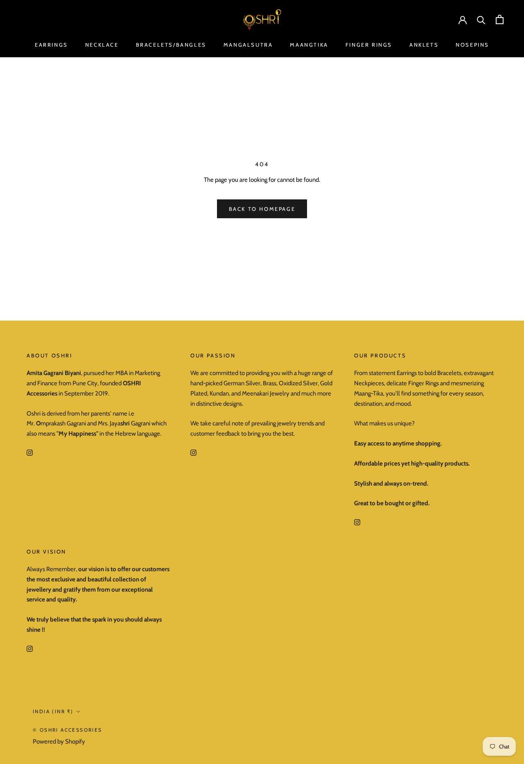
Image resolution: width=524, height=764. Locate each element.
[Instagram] (30, 452)
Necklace (102, 44)
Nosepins (472, 44)
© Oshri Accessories (67, 730)
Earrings (51, 44)
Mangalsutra (248, 44)
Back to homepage (262, 209)
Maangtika (309, 44)
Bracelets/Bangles (171, 44)
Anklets (423, 44)
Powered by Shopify (59, 741)
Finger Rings (369, 44)
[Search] (481, 19)
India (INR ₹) (53, 711)
